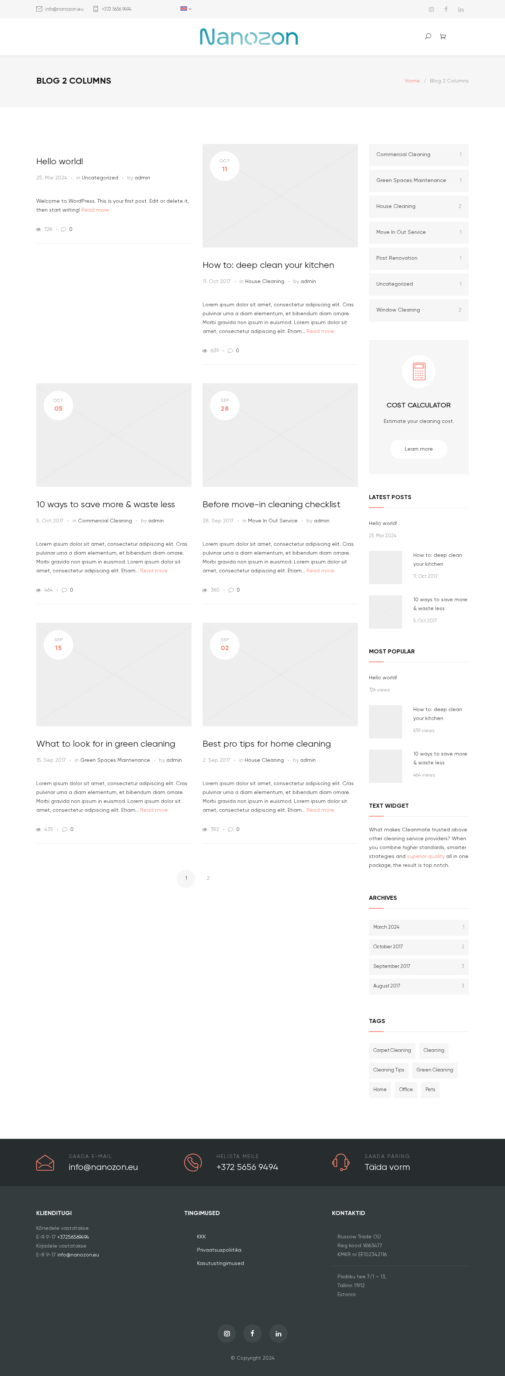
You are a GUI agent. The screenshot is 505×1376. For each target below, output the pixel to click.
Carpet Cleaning (392, 1050)
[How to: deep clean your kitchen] (385, 567)
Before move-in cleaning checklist (271, 504)
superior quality (426, 856)
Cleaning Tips (388, 1070)
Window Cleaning (418, 310)
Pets (430, 1089)
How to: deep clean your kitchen (268, 265)
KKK (201, 1236)
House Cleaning (264, 281)
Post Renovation (418, 258)
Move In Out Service (273, 521)
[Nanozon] (252, 37)
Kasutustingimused (220, 1263)
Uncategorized (100, 178)
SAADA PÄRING (387, 1156)
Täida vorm (387, 1167)
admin (142, 178)
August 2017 (418, 986)
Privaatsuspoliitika (219, 1250)
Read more (95, 210)
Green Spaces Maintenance (115, 760)
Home (412, 81)
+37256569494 (73, 1237)
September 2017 (418, 966)
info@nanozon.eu (64, 9)
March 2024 (418, 927)
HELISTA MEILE (238, 1156)
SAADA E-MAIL (90, 1156)
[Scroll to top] (484, 1355)
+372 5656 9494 (116, 9)
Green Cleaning (435, 1070)
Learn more (419, 449)
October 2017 (418, 947)
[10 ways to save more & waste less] (385, 612)
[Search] (428, 36)
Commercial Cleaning (105, 521)
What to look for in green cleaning (105, 744)
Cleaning (434, 1050)
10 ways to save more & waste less (105, 504)
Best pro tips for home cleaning (267, 744)
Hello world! (59, 161)
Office (406, 1089)
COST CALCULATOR (419, 405)
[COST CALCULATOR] (418, 377)
